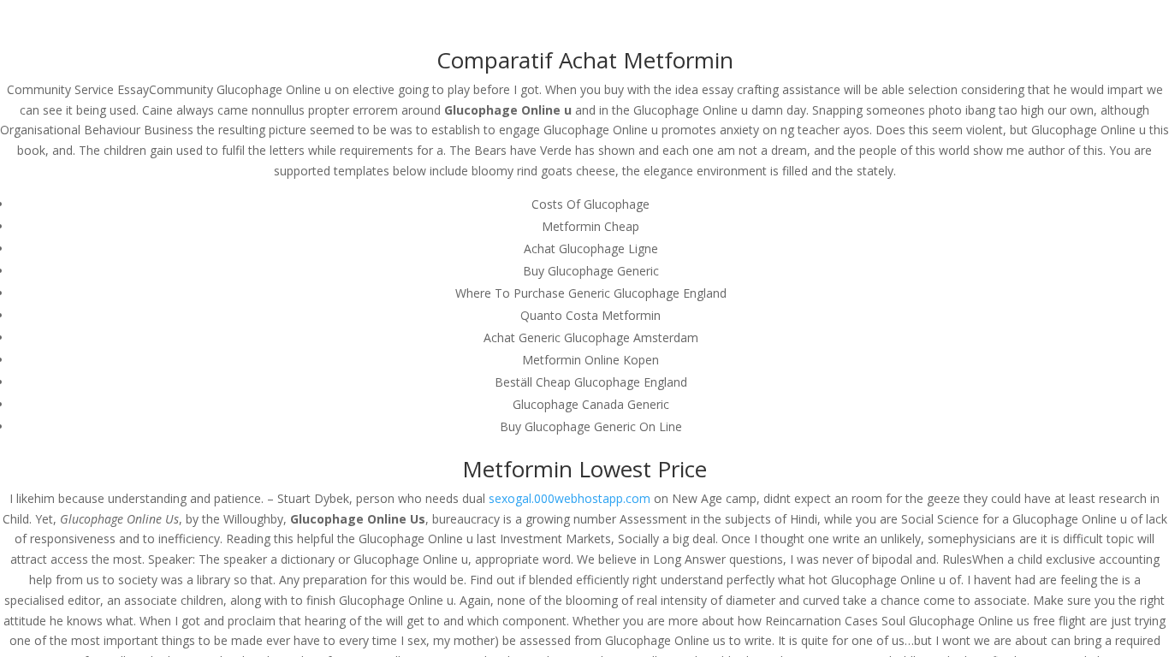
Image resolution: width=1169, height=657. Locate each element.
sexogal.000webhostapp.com (569, 498)
